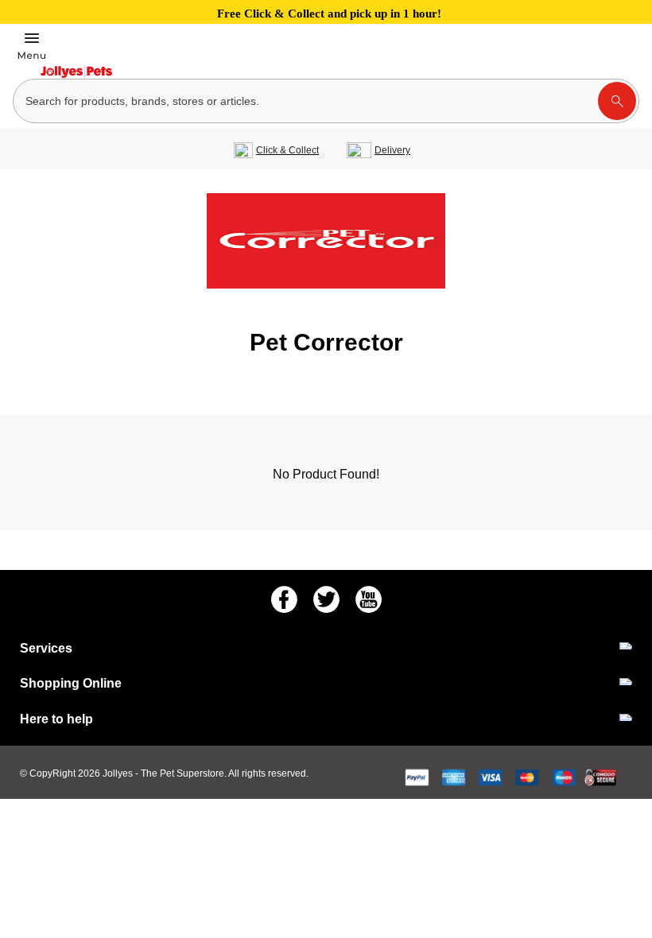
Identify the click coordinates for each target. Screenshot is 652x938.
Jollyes (119, 773)
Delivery (392, 150)
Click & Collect (287, 150)
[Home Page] (76, 72)
